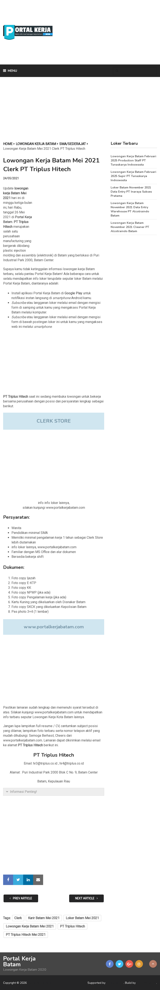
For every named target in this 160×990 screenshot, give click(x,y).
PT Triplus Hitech (72, 926)
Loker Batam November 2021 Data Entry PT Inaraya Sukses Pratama (131, 192)
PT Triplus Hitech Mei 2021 (26, 935)
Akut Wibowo (146, 983)
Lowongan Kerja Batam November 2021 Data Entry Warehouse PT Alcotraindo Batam (130, 209)
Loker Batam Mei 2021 (82, 918)
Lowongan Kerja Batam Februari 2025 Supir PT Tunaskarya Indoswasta (133, 176)
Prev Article (22, 898)
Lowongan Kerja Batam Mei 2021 (30, 926)
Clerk (18, 918)
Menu (12, 70)
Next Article (85, 898)
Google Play (73, 293)
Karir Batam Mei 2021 (44, 918)
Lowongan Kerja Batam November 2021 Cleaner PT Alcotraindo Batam (130, 227)
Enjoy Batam (115, 983)
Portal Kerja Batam (19, 961)
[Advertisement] (105, 32)
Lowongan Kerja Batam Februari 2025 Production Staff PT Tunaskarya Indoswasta (133, 160)
